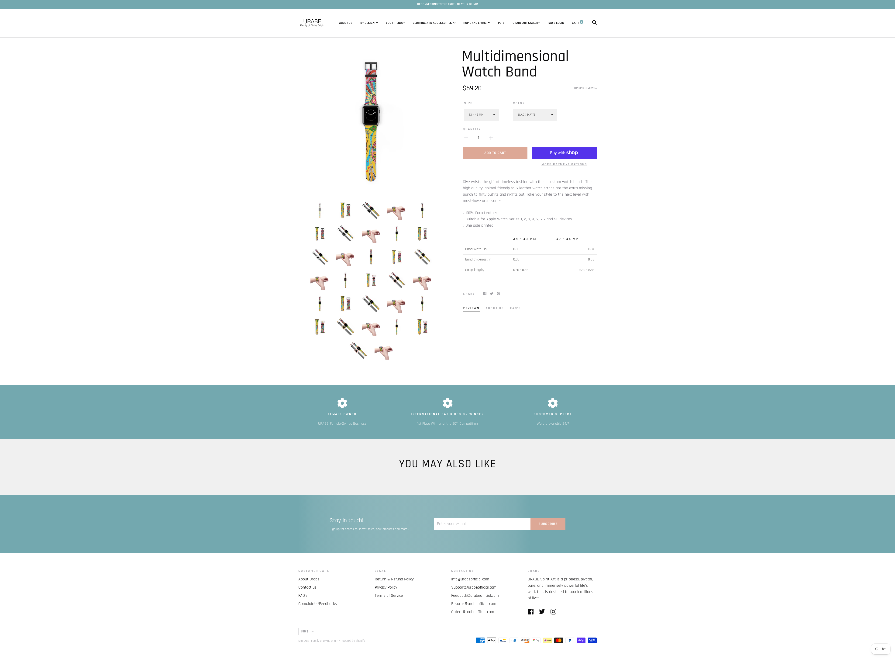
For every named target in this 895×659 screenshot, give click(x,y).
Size (468, 103)
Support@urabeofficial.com (473, 587)
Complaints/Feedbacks (317, 603)
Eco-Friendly (395, 23)
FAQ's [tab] (515, 308)
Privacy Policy (386, 587)
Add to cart (495, 152)
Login (560, 23)
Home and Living (475, 23)
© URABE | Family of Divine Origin (318, 641)
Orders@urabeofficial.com (472, 611)
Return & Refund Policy (394, 579)
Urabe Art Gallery (526, 23)
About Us (345, 23)
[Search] (594, 23)
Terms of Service (389, 595)
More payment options (564, 164)
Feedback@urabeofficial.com (475, 595)
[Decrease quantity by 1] (466, 138)
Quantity (472, 129)
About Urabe (309, 579)
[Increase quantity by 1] (491, 138)
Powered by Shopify (353, 641)
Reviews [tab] (471, 308)
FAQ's (551, 23)
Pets (501, 23)
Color (519, 103)
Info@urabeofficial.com (470, 579)
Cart (577, 23)
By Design (367, 23)
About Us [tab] (495, 308)
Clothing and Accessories (432, 23)
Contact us (307, 587)
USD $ (304, 631)
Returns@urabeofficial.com (473, 603)
